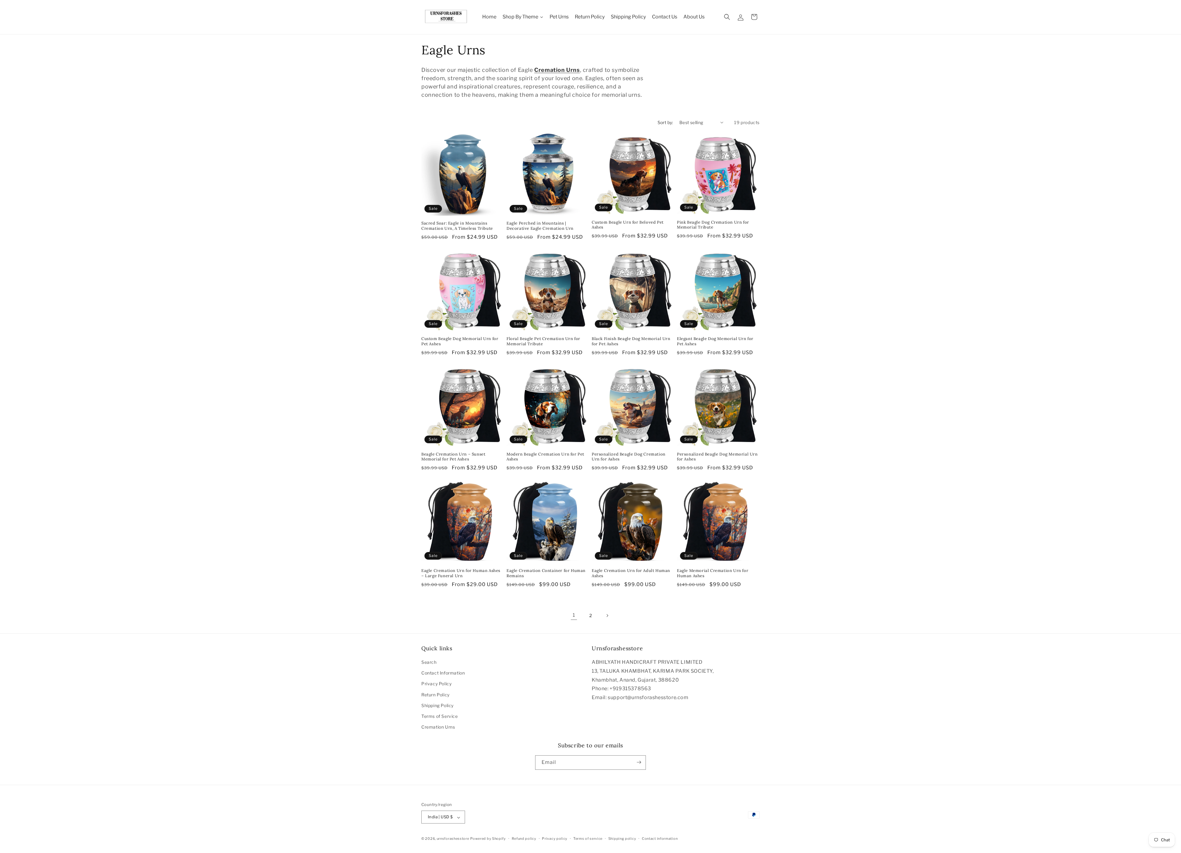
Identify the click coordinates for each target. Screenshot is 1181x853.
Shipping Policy (437, 705)
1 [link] (574, 615)
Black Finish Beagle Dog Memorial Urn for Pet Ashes (631, 341)
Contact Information (443, 673)
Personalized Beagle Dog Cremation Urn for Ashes (629, 457)
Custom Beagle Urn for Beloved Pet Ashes (628, 225)
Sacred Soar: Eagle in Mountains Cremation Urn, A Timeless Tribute (457, 226)
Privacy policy (554, 838)
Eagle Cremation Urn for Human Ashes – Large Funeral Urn (460, 573)
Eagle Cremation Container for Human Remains (546, 573)
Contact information (660, 838)
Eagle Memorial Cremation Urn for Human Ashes (712, 573)
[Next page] (607, 615)
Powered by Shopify (488, 839)
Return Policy (435, 694)
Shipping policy (622, 838)
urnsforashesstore (453, 839)
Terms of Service (439, 716)
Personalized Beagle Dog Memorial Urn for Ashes (717, 457)
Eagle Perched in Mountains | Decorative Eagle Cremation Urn (540, 226)
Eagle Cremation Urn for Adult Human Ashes (631, 573)
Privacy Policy (436, 684)
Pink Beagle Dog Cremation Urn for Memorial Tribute (713, 225)
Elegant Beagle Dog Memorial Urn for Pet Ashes (715, 341)
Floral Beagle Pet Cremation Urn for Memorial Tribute (543, 341)
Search (429, 662)
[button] (727, 17)
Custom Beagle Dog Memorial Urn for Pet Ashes (459, 341)
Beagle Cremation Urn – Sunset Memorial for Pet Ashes (453, 457)
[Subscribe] (639, 762)
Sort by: (665, 122)
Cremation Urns (438, 727)
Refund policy (524, 838)
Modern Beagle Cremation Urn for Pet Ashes (545, 457)
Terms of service (587, 838)
